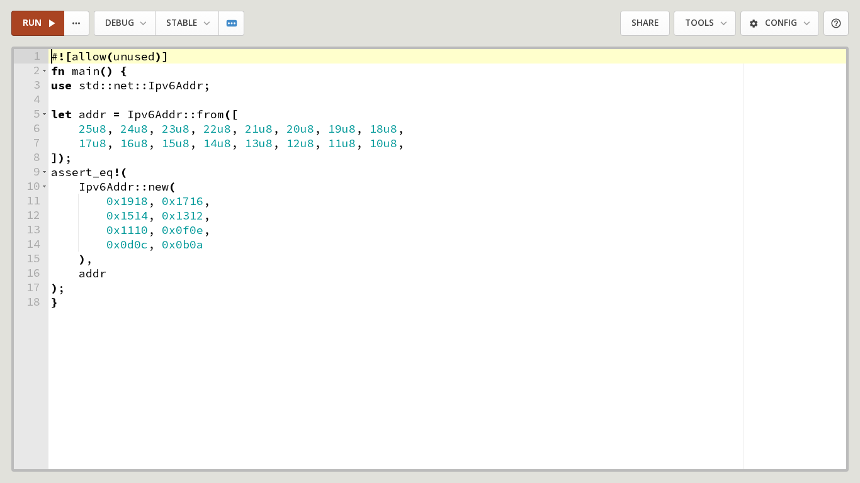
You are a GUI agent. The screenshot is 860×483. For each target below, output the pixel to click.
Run (32, 22)
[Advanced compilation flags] (232, 23)
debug (119, 22)
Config (781, 22)
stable (181, 22)
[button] (44, 71)
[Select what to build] (77, 23)
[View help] (836, 23)
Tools (699, 22)
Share (645, 22)
